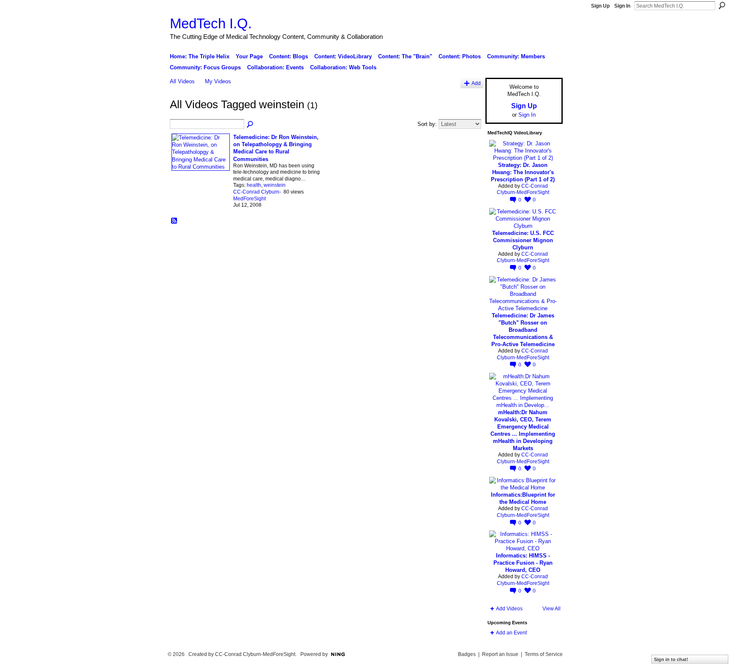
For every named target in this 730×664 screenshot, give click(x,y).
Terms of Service (544, 654)
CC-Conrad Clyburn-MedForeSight (257, 195)
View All (551, 609)
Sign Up (600, 6)
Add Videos (509, 609)
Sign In (622, 6)
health (254, 185)
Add (476, 83)
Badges (467, 654)
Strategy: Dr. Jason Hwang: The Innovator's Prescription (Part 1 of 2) (523, 172)
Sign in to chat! (671, 659)
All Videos (182, 81)
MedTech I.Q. (211, 23)
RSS (174, 221)
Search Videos (250, 124)
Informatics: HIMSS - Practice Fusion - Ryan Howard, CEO (523, 562)
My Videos (218, 81)
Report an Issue (500, 654)
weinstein (275, 185)
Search (722, 5)
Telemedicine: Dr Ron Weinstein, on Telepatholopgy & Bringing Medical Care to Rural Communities (276, 148)
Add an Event (511, 633)
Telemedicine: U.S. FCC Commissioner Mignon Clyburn (523, 240)
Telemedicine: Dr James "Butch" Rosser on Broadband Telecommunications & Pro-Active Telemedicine (523, 329)
